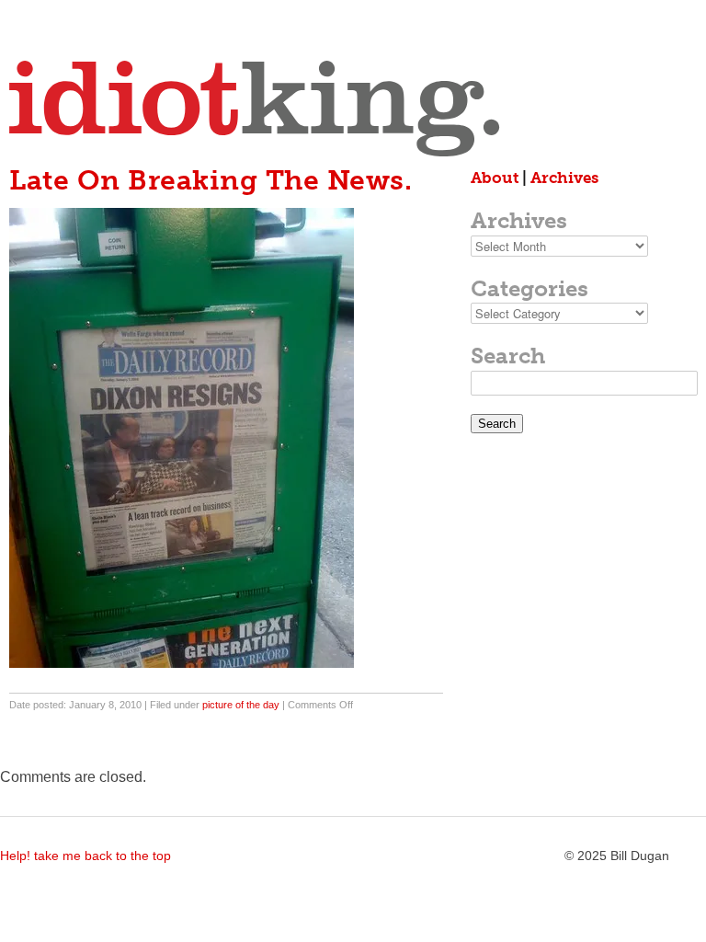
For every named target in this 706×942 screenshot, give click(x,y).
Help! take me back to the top (85, 855)
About (494, 177)
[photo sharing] (181, 663)
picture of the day (240, 704)
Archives (564, 177)
